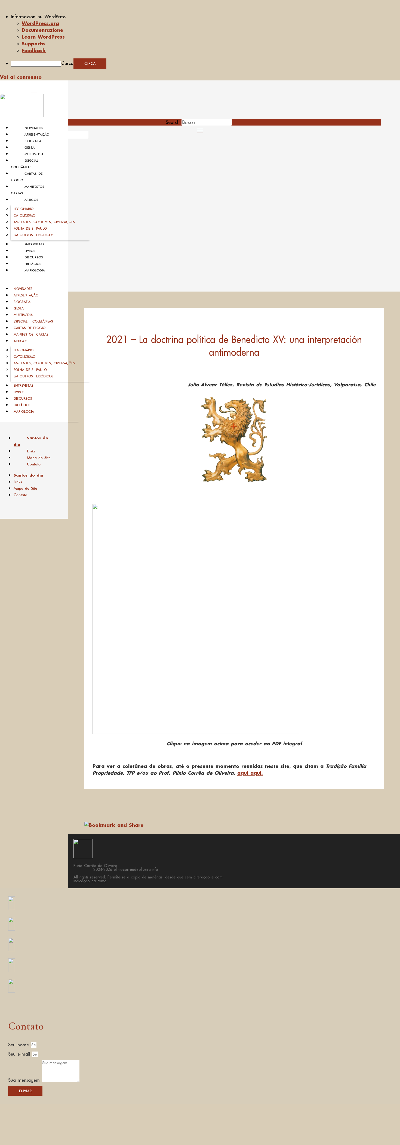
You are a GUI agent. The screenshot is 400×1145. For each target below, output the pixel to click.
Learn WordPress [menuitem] (43, 37)
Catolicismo (24, 215)
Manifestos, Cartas (31, 334)
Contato (34, 464)
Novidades (33, 128)
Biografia (32, 141)
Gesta (29, 147)
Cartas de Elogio (29, 328)
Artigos (31, 200)
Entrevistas (34, 244)
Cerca (67, 63)
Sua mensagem (25, 1080)
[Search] (94, 136)
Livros (29, 251)
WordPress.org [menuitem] (40, 23)
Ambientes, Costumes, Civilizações (44, 222)
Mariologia (34, 270)
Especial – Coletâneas (33, 321)
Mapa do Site (39, 457)
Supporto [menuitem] (33, 43)
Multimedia (34, 154)
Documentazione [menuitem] (42, 30)
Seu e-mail (20, 1054)
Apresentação (36, 134)
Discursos (33, 257)
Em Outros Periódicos (34, 235)
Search (173, 122)
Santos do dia (31, 441)
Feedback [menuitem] (34, 50)
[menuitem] (205, 16)
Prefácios (32, 264)
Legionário (23, 209)
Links (31, 451)
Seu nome (19, 1045)
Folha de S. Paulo (30, 228)
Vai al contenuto (21, 77)
